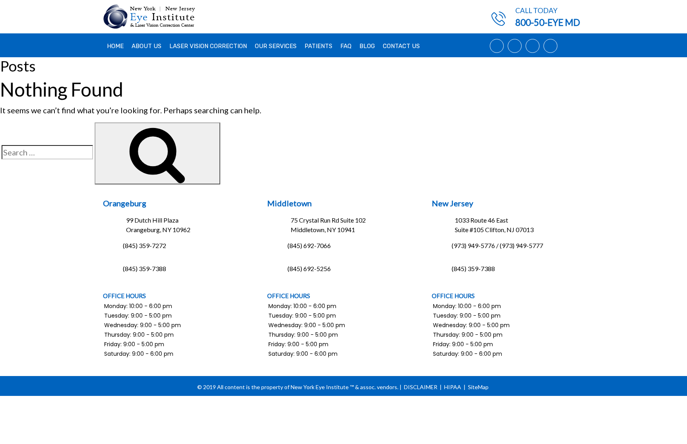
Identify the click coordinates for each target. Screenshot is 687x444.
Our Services (276, 46)
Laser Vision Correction (208, 46)
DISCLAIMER (420, 387)
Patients (318, 46)
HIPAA (452, 387)
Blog (367, 46)
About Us (146, 46)
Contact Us (401, 46)
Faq (345, 46)
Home (115, 46)
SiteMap (478, 387)
